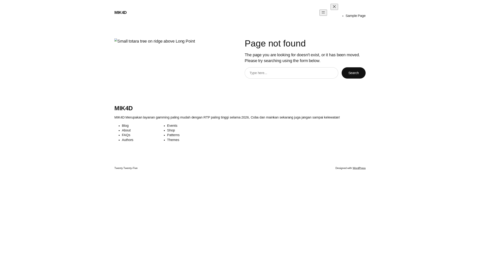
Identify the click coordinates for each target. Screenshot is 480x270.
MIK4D (120, 12)
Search (353, 73)
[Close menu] (334, 7)
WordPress (359, 168)
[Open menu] (323, 13)
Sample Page (356, 16)
